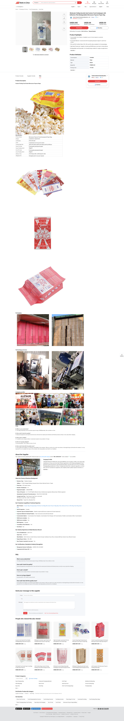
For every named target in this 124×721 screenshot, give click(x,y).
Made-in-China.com (56, 714)
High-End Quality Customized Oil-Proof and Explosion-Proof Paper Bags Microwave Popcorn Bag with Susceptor (61, 641)
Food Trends (58, 702)
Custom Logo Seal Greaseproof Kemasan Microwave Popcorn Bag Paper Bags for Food (99, 641)
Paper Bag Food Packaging (39, 702)
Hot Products (35, 712)
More (17, 688)
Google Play (27, 708)
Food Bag (43, 505)
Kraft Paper (64, 681)
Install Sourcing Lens (48, 708)
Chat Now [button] (100, 27)
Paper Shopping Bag (20, 681)
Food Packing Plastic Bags (94, 699)
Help (85, 6)
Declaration (76, 716)
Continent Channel (77, 712)
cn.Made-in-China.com (74, 714)
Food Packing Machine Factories (34, 699)
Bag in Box (59, 505)
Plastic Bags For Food (70, 699)
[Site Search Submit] (79, 2)
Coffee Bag (71, 505)
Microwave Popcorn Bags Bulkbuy (70, 702)
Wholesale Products (62, 712)
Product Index (84, 712)
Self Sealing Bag (19, 683)
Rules (108, 6)
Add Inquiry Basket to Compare (41, 54)
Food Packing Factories (48, 699)
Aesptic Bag (26, 505)
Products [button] (36, 2)
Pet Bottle (39, 505)
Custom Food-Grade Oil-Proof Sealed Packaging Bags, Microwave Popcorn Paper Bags (23, 641)
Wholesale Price (69, 712)
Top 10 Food (50, 702)
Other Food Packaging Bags (67, 685)
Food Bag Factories (59, 699)
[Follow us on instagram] (102, 708)
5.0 (93, 77)
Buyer (79, 6)
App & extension (93, 6)
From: (21, 595)
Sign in (107, 3)
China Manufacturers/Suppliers (51, 712)
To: (22, 598)
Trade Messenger (36, 708)
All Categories (20, 6)
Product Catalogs (33, 678)
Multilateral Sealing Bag (90, 681)
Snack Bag (41, 9)
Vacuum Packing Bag (89, 683)
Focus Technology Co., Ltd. (53, 716)
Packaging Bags (88, 685)
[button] (75, 2)
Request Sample (92, 31)
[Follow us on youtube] (104, 708)
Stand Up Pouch (65, 683)
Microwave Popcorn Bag (51, 505)
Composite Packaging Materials (45, 681)
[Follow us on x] (100, 708)
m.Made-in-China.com (65, 714)
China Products (42, 712)
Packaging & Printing (23, 9)
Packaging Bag (33, 505)
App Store (18, 708)
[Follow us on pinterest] (106, 708)
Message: (21, 602)
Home (17, 9)
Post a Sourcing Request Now (51, 613)
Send (25, 613)
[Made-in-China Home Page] (23, 2)
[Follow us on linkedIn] (108, 708)
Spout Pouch (41, 683)
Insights (89, 712)
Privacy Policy (81, 716)
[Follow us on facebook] (98, 708)
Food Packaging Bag (33, 9)
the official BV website (45, 456)
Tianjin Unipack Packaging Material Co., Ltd (81, 17)
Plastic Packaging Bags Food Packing (24, 702)
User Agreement (69, 716)
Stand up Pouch (65, 505)
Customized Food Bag (82, 699)
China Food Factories (21, 699)
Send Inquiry (79, 27)
